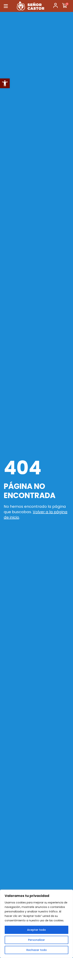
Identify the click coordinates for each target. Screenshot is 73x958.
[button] (5, 83)
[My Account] (55, 6)
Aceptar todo (36, 930)
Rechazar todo (36, 950)
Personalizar (36, 940)
